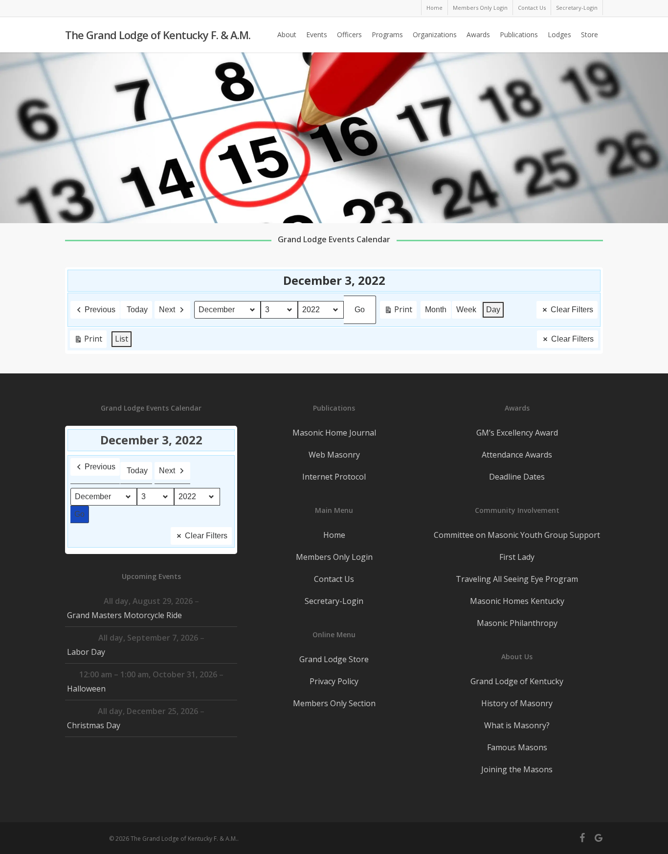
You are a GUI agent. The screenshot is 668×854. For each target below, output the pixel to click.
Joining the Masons (517, 769)
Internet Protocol (334, 476)
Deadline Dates (517, 476)
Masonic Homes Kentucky (517, 601)
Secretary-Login (334, 601)
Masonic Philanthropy (517, 623)
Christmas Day (93, 725)
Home (334, 535)
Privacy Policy (334, 681)
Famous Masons (517, 747)
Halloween (86, 688)
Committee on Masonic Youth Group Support (517, 535)
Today (137, 309)
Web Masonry (334, 454)
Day (493, 309)
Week (466, 309)
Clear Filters (572, 309)
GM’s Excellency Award (517, 432)
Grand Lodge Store (334, 659)
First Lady (516, 557)
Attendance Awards (517, 454)
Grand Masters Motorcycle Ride (124, 615)
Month (435, 309)
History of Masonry (517, 703)
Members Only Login (334, 557)
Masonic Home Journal (334, 432)
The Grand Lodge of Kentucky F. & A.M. (157, 34)
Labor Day (86, 651)
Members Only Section (334, 703)
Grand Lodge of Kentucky (516, 681)
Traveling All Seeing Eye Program (517, 579)
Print (398, 311)
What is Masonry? (517, 725)
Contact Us (334, 579)
